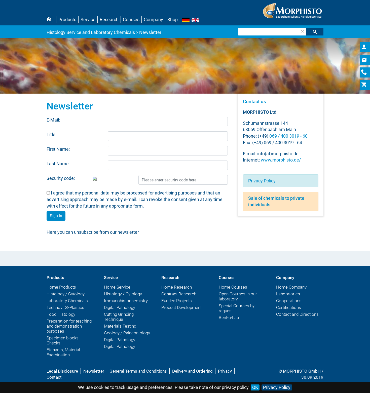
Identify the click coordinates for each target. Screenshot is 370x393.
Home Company (291, 287)
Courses (131, 19)
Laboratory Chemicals (67, 300)
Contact (54, 377)
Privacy (225, 371)
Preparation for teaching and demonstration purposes (69, 326)
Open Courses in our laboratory (238, 296)
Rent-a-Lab (229, 317)
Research (109, 19)
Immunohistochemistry (126, 300)
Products (67, 19)
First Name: (58, 149)
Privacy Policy (262, 180)
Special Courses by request (236, 308)
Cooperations (289, 300)
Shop (172, 19)
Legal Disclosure (62, 371)
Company (153, 19)
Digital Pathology (119, 307)
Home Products (61, 287)
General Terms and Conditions (138, 371)
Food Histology (61, 314)
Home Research (176, 287)
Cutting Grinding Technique (119, 317)
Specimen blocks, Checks (63, 340)
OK (255, 387)
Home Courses (233, 287)
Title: (51, 134)
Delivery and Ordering (192, 371)
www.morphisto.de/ (281, 160)
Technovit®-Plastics (65, 307)
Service (88, 19)
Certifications (288, 307)
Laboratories (288, 293)
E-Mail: (53, 120)
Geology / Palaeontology (127, 332)
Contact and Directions (297, 314)
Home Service (117, 287)
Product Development (181, 307)
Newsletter (93, 371)
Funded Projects (176, 300)
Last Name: (58, 163)
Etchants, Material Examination (63, 352)
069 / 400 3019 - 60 (288, 136)
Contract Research (178, 293)
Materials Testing (120, 326)
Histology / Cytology (66, 293)
